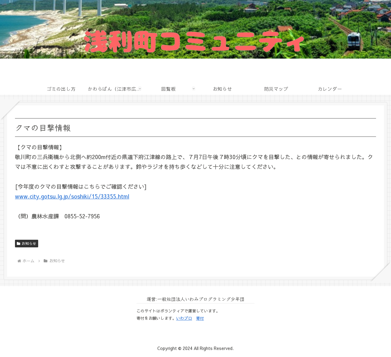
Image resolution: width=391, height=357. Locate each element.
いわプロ (184, 318)
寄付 (200, 318)
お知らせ (29, 243)
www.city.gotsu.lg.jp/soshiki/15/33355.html (72, 196)
